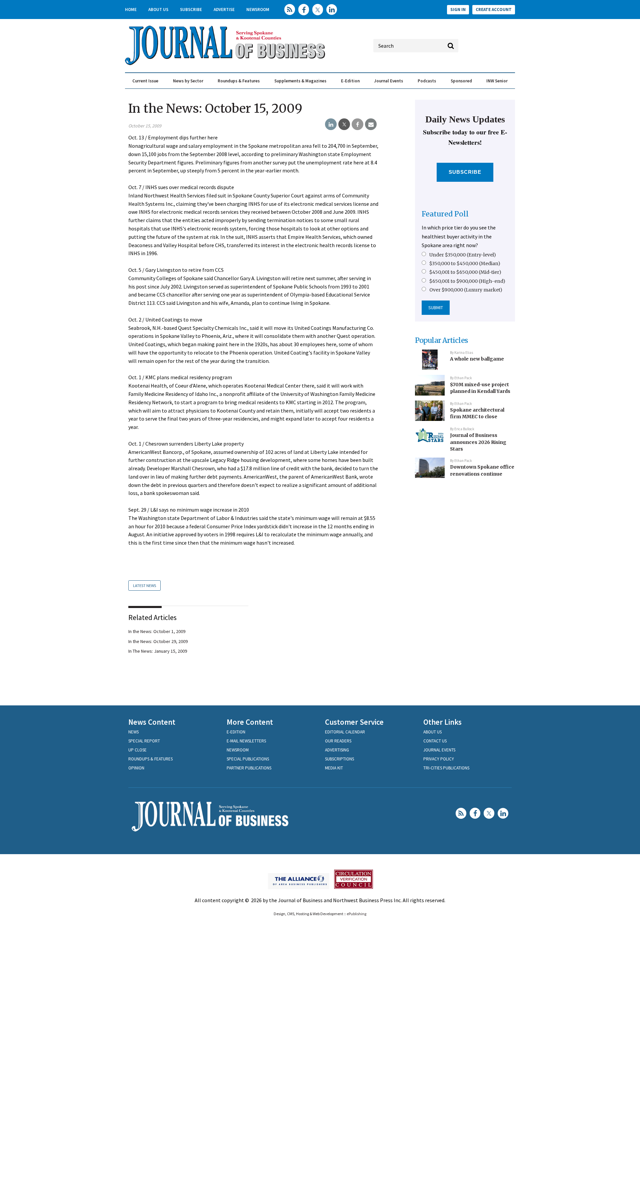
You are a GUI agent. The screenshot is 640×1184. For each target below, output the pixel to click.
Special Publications (248, 759)
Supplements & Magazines (300, 81)
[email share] (371, 124)
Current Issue (145, 81)
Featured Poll (445, 213)
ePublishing (356, 913)
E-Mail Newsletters (246, 741)
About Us (158, 9)
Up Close (137, 750)
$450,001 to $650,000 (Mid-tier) (465, 272)
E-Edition (350, 81)
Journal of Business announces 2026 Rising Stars (478, 442)
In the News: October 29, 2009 (158, 641)
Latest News (144, 585)
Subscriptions (339, 759)
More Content (250, 722)
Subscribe (191, 9)
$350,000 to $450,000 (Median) (464, 263)
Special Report (144, 741)
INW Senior (497, 81)
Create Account (494, 9)
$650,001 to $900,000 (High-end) (467, 281)
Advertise (224, 9)
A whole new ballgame (477, 359)
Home (131, 9)
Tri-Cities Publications (446, 768)
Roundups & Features (239, 81)
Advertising (337, 750)
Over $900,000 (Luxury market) (465, 290)
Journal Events (388, 81)
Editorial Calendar (345, 732)
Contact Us (435, 741)
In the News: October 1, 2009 (156, 631)
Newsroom (257, 9)
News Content (151, 722)
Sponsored (461, 81)
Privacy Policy (438, 759)
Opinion (136, 768)
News (133, 732)
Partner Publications (249, 768)
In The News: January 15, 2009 (157, 651)
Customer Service (354, 722)
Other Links (442, 722)
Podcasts (427, 81)
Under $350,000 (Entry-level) (462, 255)
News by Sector (188, 81)
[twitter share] (344, 124)
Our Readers (338, 741)
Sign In (458, 9)
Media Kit (334, 768)
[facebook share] (357, 124)
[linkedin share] (331, 124)
